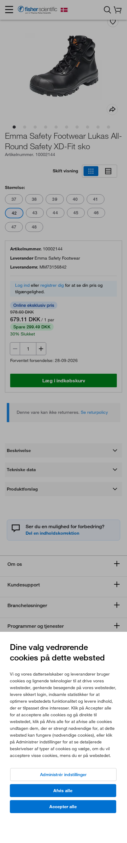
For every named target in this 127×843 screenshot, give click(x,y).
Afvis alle (62, 790)
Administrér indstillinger (63, 774)
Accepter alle (63, 806)
